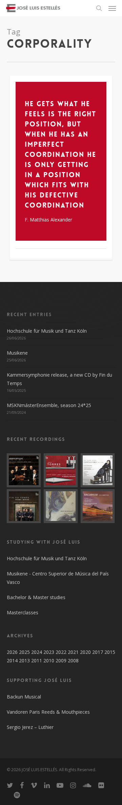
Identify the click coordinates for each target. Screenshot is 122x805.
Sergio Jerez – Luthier (30, 727)
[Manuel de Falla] (98, 470)
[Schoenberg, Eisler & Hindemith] (24, 470)
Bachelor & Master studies (36, 597)
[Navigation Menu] (112, 8)
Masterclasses (22, 612)
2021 (73, 652)
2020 (85, 652)
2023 (48, 652)
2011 (36, 660)
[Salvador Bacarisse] (98, 506)
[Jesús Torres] (61, 470)
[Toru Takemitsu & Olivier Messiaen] (24, 506)
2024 (36, 652)
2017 (97, 652)
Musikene (17, 353)
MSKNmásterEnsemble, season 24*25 (49, 405)
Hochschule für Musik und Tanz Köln (47, 331)
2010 (48, 660)
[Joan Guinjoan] (61, 506)
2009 (61, 660)
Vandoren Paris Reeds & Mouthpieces (48, 712)
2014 (12, 660)
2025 (24, 652)
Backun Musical (24, 696)
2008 (73, 660)
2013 (24, 660)
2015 (109, 652)
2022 (61, 652)
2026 (12, 652)
